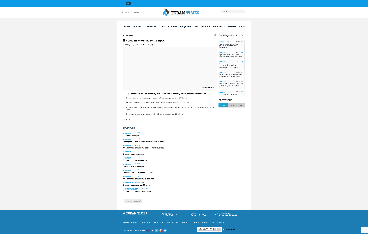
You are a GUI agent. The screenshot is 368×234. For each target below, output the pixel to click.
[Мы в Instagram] (161, 230)
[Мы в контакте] (152, 230)
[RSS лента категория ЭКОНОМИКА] (215, 35)
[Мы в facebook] (148, 230)
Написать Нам (127, 230)
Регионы (205, 26)
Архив (242, 26)
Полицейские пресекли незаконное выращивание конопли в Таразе (230, 75)
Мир (196, 26)
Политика (138, 26)
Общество (185, 26)
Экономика (153, 26)
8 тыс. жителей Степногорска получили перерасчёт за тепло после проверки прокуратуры (231, 96)
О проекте (220, 222)
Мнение (232, 26)
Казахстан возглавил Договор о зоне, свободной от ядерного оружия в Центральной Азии (231, 85)
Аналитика (219, 26)
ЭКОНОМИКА (128, 36)
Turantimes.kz (200, 94)
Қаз (123, 3)
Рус (128, 3)
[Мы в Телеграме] (156, 230)
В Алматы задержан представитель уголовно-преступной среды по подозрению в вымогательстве (230, 65)
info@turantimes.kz (228, 215)
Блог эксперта (169, 26)
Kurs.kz (137, 107)
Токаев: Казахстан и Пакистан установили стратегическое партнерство (228, 45)
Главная (126, 26)
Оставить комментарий (133, 201)
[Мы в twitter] (165, 230)
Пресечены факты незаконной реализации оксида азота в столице (231, 55)
